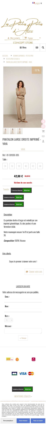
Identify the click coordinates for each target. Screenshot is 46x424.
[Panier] (43, 131)
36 (12, 166)
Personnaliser (8, 421)
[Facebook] (43, 121)
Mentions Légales (22, 396)
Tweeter (6, 189)
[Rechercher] (43, 47)
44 (40, 166)
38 (19, 166)
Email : (7, 296)
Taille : (4, 159)
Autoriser (27, 190)
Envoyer (23, 338)
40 (26, 166)
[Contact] (43, 136)
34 (5, 166)
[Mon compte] (43, 141)
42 (33, 166)
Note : (7, 315)
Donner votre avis (35, 271)
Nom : (7, 306)
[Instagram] (43, 126)
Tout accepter (38, 421)
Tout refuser (23, 421)
